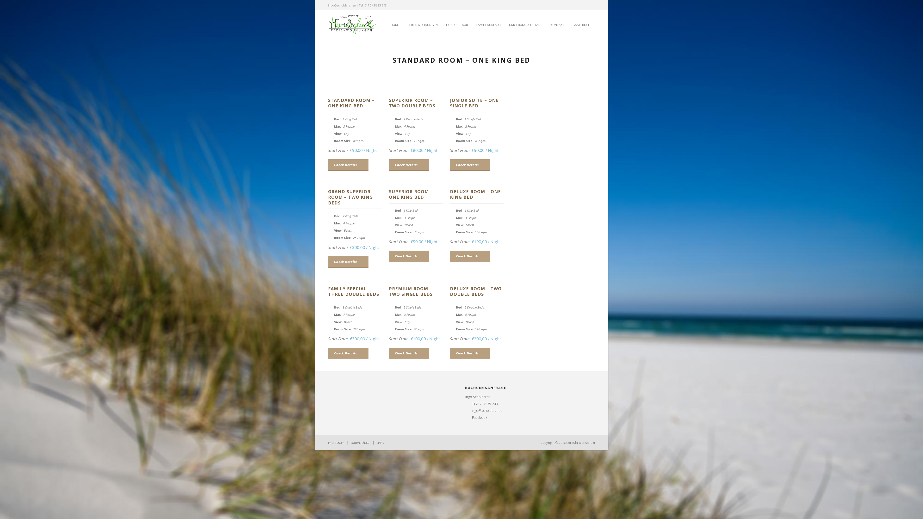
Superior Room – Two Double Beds (412, 103)
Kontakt (557, 25)
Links (380, 442)
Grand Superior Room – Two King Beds (350, 197)
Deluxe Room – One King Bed (475, 194)
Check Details (345, 165)
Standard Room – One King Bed (351, 103)
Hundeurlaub (457, 25)
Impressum (336, 442)
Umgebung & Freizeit (525, 25)
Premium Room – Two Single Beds (411, 291)
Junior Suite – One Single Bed (474, 103)
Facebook (479, 417)
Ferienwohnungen (423, 25)
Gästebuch (581, 25)
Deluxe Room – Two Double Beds (476, 291)
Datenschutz (360, 442)
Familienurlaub (488, 25)
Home (395, 25)
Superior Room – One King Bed (411, 194)
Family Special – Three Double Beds (353, 291)
